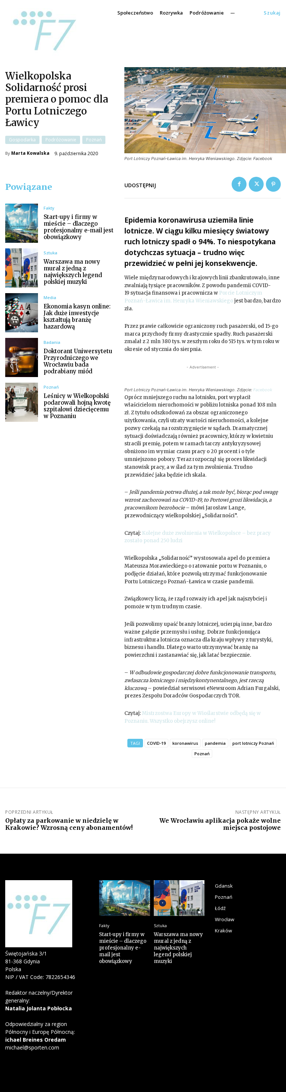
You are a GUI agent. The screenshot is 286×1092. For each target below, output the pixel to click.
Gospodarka (22, 139)
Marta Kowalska (30, 153)
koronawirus (185, 743)
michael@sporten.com (32, 1047)
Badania (52, 342)
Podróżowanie (60, 139)
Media (50, 297)
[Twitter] (256, 184)
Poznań (94, 139)
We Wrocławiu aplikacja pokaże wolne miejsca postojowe (220, 824)
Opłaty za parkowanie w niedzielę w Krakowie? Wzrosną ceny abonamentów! (69, 824)
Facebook (262, 389)
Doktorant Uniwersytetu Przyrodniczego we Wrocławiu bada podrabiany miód (78, 361)
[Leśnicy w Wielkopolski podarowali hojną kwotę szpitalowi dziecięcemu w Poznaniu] (21, 402)
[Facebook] (239, 184)
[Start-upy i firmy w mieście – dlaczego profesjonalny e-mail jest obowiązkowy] (21, 223)
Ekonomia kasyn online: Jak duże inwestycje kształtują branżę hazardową (77, 316)
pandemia (215, 743)
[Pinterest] (273, 184)
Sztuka (50, 253)
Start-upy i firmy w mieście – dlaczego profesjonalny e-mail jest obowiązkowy (79, 227)
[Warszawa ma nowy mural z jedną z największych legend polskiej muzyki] (21, 268)
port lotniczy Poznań (253, 743)
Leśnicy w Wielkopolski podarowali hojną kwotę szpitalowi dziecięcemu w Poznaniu (77, 406)
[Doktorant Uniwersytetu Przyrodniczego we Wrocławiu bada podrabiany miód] (21, 357)
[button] (272, 13)
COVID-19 (156, 743)
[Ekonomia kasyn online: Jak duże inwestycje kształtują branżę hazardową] (21, 312)
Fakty (49, 208)
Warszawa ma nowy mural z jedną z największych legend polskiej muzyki (73, 271)
